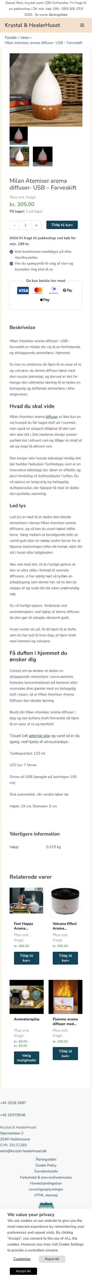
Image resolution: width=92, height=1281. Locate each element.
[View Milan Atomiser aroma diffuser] (19, 156)
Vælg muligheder (26, 1058)
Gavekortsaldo (46, 1171)
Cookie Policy (46, 1165)
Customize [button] (21, 1258)
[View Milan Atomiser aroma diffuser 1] (43, 156)
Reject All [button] (52, 1259)
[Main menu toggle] (82, 25)
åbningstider (58, 14)
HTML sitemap (46, 1195)
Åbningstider (46, 1159)
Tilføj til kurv (62, 224)
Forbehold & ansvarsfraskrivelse (46, 1177)
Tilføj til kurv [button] (26, 958)
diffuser (52, 416)
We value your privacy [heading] (30, 1215)
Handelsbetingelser (46, 1183)
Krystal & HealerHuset (32, 25)
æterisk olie (39, 735)
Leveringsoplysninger (46, 1189)
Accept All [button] (23, 1271)
